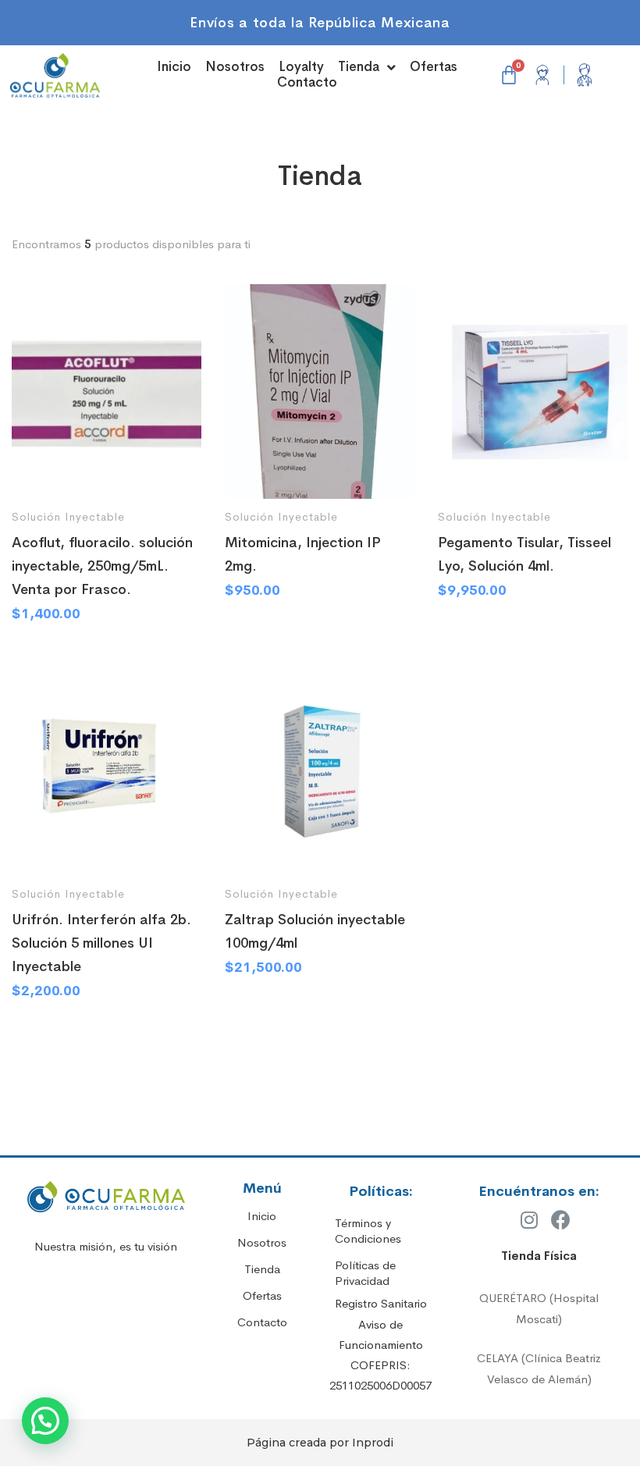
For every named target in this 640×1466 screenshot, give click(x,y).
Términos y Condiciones (368, 1230)
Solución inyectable (68, 517)
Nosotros (235, 67)
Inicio (174, 67)
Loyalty (301, 67)
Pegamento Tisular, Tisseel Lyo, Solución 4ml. (524, 554)
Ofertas (433, 67)
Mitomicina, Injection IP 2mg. (303, 554)
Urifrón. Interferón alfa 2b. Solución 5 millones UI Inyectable (101, 943)
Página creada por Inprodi (320, 1443)
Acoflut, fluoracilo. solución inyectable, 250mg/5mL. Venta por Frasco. (102, 566)
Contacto (307, 83)
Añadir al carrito (38, 472)
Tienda (358, 67)
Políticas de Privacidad (365, 1273)
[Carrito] (509, 75)
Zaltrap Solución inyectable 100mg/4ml (315, 931)
